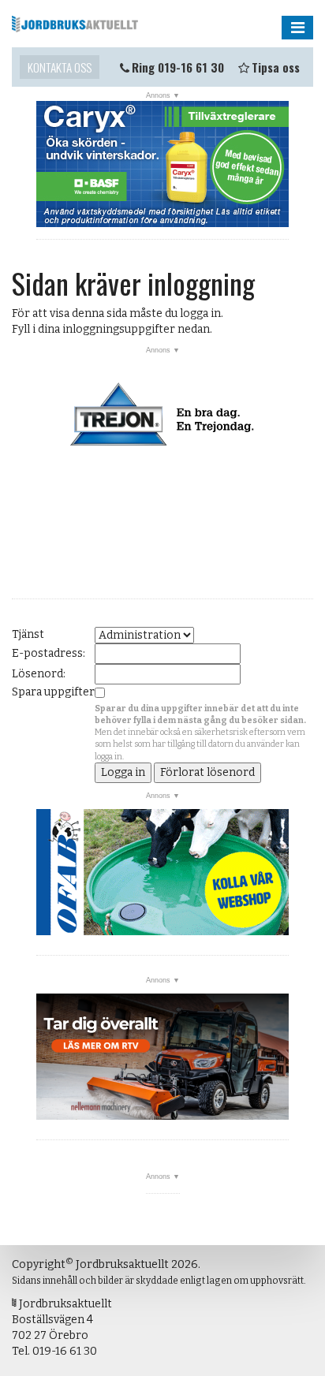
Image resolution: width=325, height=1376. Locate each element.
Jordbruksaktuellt (75, 23)
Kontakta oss (60, 67)
